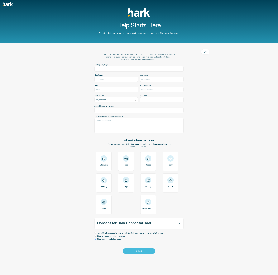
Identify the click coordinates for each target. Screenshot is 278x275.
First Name (98, 75)
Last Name (144, 75)
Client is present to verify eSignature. (111, 236)
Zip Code (143, 96)
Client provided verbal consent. (109, 239)
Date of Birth (99, 96)
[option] (139, 233)
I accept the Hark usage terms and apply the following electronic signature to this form (130, 233)
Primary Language (101, 65)
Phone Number (145, 85)
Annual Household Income (104, 106)
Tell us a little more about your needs (108, 116)
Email (96, 85)
